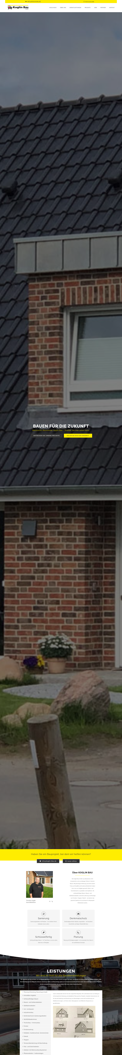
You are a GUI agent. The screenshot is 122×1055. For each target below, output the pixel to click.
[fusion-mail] (49, 901)
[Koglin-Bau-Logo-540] (18, 5)
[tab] (35, 992)
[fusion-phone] (52, 901)
